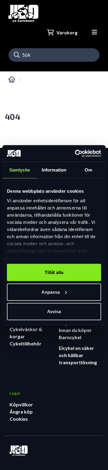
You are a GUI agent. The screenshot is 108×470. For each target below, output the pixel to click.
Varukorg (66, 32)
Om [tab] (88, 169)
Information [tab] (54, 169)
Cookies (19, 419)
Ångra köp (21, 411)
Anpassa (50, 291)
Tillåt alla (54, 272)
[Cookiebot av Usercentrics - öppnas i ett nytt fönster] (76, 153)
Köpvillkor (21, 404)
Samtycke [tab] (19, 169)
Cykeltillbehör (25, 343)
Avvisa (54, 311)
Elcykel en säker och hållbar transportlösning (78, 355)
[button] (17, 55)
